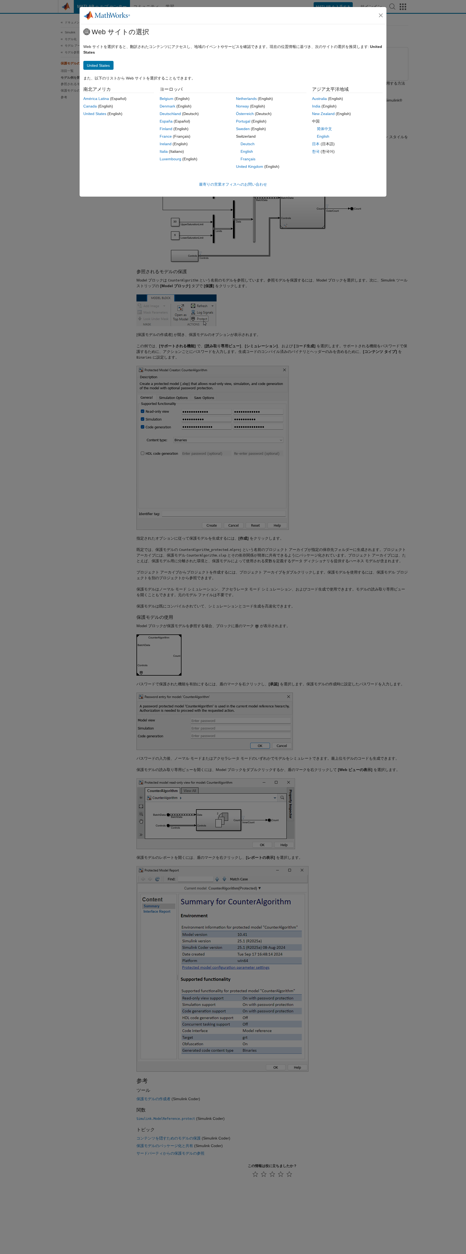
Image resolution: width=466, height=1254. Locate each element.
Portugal (243, 121)
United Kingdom (249, 166)
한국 (316, 151)
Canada (90, 106)
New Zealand (323, 114)
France (166, 136)
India (316, 106)
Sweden (243, 129)
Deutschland (170, 114)
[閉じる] (381, 15)
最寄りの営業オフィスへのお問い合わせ (233, 184)
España (166, 121)
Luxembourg (170, 159)
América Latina (96, 98)
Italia (164, 151)
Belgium (166, 98)
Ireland (166, 144)
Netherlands (246, 98)
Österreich (245, 114)
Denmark (167, 106)
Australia (319, 98)
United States (94, 114)
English (247, 151)
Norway (242, 106)
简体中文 (324, 129)
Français (248, 159)
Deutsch (248, 144)
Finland (166, 129)
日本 (316, 144)
